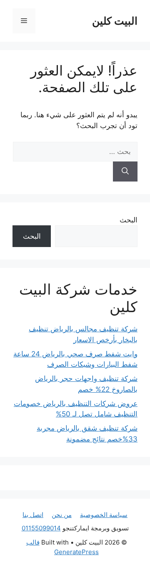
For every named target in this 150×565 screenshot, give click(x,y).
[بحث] (125, 171)
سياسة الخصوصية (104, 515)
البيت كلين (115, 21)
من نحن (62, 515)
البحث (129, 220)
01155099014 (41, 528)
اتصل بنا (32, 515)
